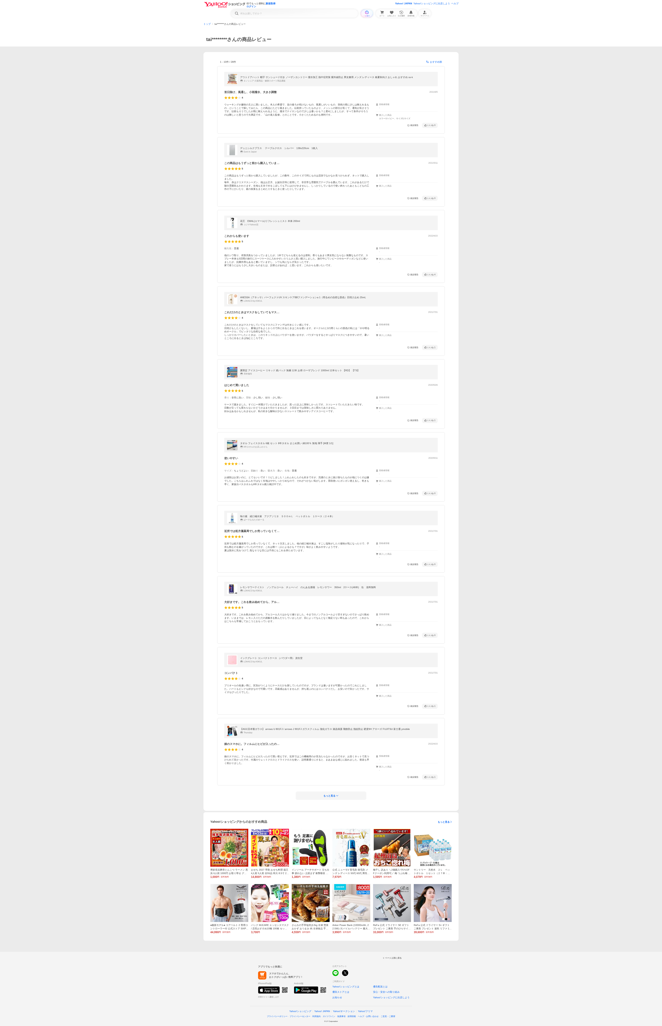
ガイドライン (329, 1016)
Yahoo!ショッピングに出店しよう (431, 3)
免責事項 (341, 1016)
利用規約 (316, 1016)
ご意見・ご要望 (388, 1016)
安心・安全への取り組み (386, 992)
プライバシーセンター (300, 1016)
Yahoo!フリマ (365, 1011)
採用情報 (352, 1016)
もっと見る (444, 821)
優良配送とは (380, 986)
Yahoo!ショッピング (300, 1011)
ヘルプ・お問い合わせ (368, 1016)
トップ (207, 24)
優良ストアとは (340, 992)
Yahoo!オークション (344, 1011)
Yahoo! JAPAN (403, 3)
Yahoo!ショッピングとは (345, 986)
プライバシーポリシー (277, 1016)
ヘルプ (455, 3)
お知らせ (337, 997)
